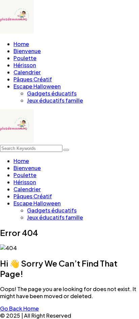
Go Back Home (19, 308)
